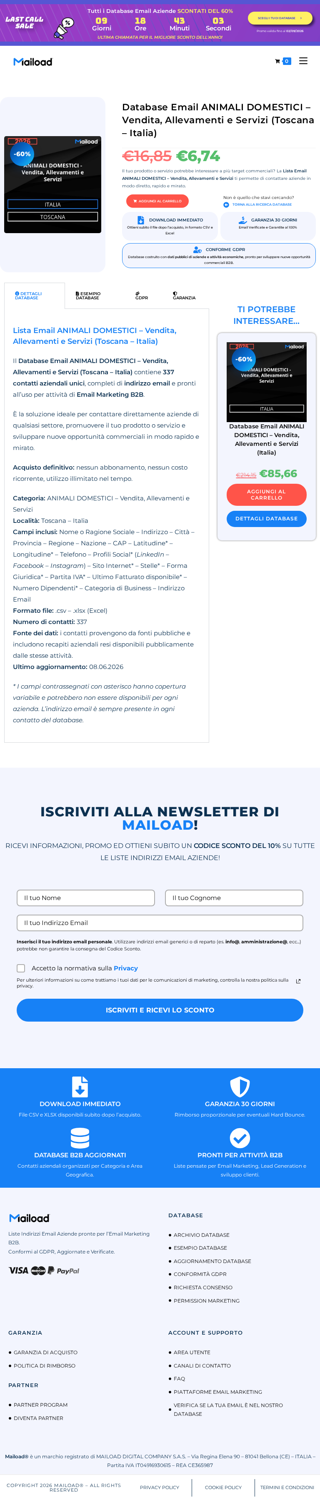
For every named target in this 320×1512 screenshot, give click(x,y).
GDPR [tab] (141, 298)
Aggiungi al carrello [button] (266, 494)
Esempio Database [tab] (88, 296)
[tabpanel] (106, 525)
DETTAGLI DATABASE (266, 518)
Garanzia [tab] (184, 298)
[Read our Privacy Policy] (298, 981)
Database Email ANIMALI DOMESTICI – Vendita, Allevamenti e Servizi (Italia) (266, 439)
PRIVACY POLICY (159, 1487)
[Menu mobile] (300, 61)
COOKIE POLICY (223, 1487)
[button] (157, 201)
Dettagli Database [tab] (28, 296)
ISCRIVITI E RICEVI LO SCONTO (160, 1010)
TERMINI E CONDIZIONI (287, 1487)
